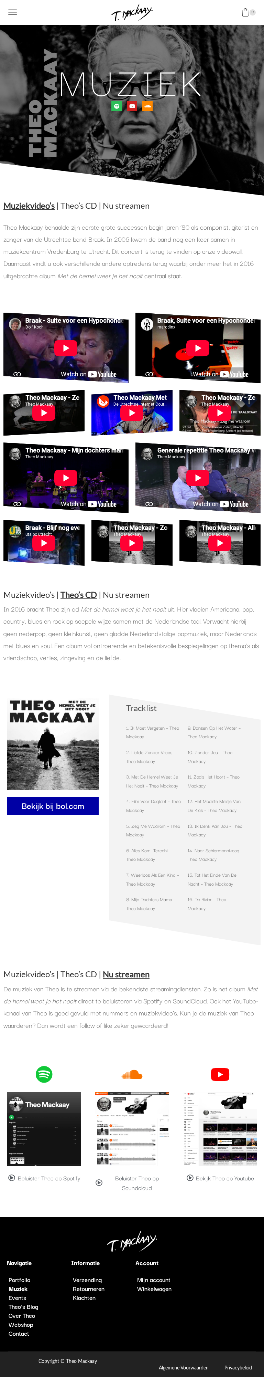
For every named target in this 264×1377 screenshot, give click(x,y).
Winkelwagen (154, 1288)
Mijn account (153, 1279)
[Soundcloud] (147, 106)
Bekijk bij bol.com (53, 805)
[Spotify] (116, 106)
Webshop (21, 1324)
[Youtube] (132, 106)
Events (17, 1297)
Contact (19, 1333)
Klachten (84, 1297)
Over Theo (22, 1315)
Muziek (18, 1288)
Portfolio (19, 1279)
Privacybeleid (238, 1368)
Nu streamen (126, 205)
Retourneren (88, 1288)
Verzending (87, 1279)
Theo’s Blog (23, 1306)
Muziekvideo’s (29, 594)
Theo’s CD (78, 205)
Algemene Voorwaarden (184, 1368)
